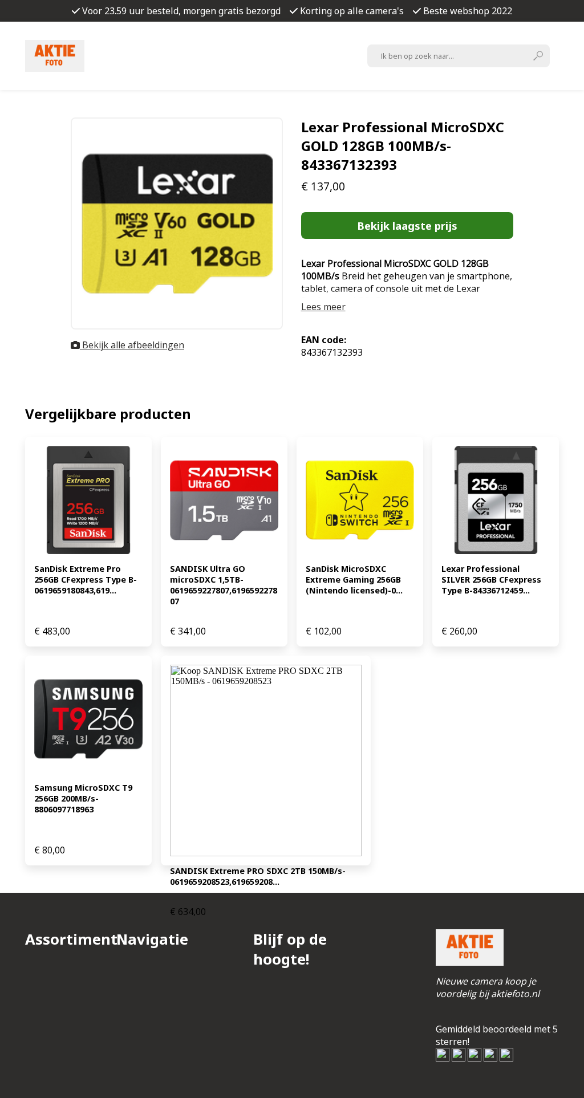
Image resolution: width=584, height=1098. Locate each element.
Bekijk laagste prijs (407, 225)
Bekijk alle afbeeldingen (132, 345)
